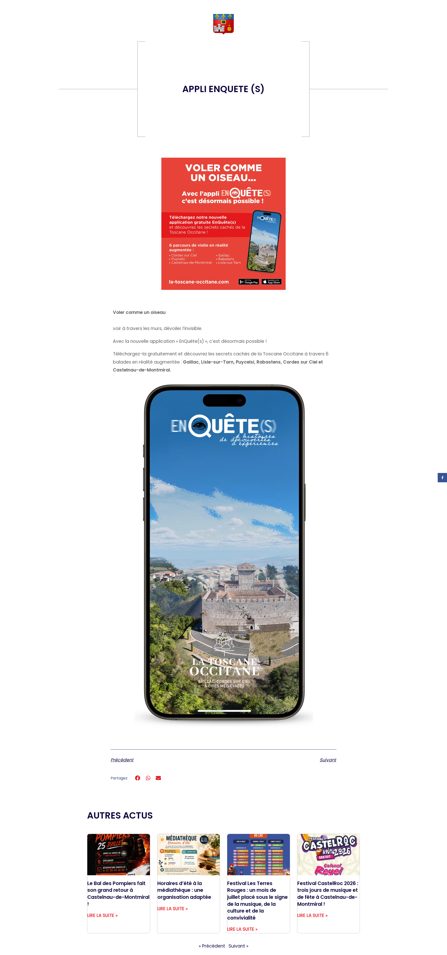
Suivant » (238, 946)
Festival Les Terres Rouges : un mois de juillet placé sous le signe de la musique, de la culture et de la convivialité (257, 900)
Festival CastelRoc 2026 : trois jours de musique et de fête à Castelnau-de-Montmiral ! (327, 893)
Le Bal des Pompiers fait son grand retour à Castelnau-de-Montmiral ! (118, 893)
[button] (137, 778)
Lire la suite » (102, 915)
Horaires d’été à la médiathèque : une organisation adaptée (184, 890)
